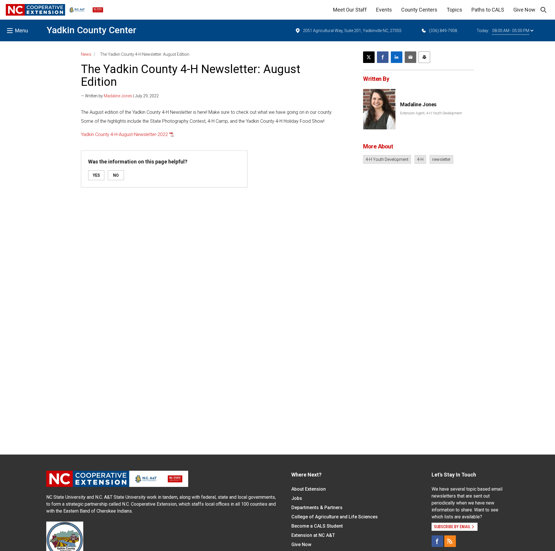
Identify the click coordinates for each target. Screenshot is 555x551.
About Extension (308, 489)
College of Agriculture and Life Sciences (334, 517)
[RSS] (450, 541)
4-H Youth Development (387, 159)
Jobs (296, 498)
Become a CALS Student (317, 526)
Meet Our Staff (350, 10)
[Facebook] (437, 541)
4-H (420, 159)
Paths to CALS (487, 10)
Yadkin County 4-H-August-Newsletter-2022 (124, 134)
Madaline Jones (118, 96)
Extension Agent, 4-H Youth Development (431, 113)
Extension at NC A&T (313, 535)
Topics (454, 10)
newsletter (441, 159)
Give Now (524, 10)
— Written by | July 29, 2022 (120, 96)
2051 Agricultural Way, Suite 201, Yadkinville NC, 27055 (352, 30)
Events (384, 10)
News (86, 54)
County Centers (419, 10)
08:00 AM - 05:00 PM (510, 30)
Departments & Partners (317, 507)
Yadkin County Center (91, 30)
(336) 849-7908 (443, 30)
